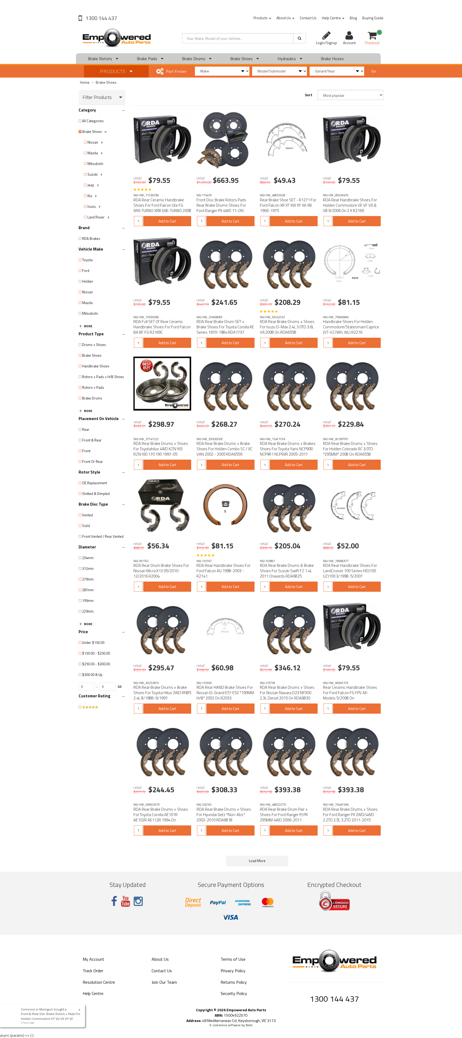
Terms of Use (233, 959)
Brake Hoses (332, 58)
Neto (249, 1025)
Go (373, 71)
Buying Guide (372, 18)
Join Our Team (164, 982)
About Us (284, 18)
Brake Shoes (242, 58)
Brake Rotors (100, 58)
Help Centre (332, 18)
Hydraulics (287, 58)
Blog (353, 18)
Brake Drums (194, 58)
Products (260, 18)
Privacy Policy (233, 970)
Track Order (93, 970)
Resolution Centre (99, 982)
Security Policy (234, 993)
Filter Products (97, 97)
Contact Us (308, 18)
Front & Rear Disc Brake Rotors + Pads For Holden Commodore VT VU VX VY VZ (51, 1016)
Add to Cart (167, 221)
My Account (93, 959)
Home (85, 82)
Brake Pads (147, 58)
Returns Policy (234, 982)
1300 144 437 (100, 18)
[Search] (299, 38)
